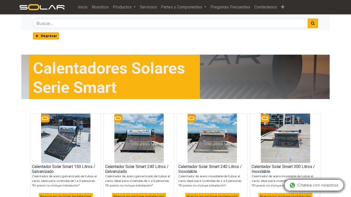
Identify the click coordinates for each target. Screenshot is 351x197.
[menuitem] (83, 7)
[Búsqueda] (313, 23)
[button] (283, 7)
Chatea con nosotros (318, 185)
